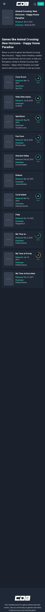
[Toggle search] (35, 5)
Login (41, 4)
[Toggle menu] (4, 3)
